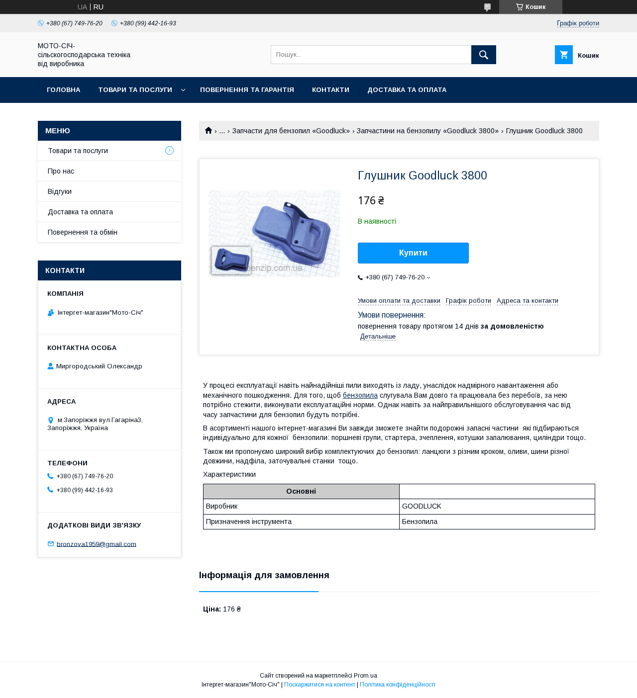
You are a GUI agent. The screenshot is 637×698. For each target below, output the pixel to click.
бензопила (360, 395)
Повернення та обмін (82, 232)
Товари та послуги (135, 89)
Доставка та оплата (406, 89)
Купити (413, 253)
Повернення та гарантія (247, 89)
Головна (63, 89)
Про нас (61, 171)
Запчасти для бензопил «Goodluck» (291, 131)
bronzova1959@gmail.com (96, 543)
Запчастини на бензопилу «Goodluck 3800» (428, 131)
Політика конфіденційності (397, 684)
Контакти (330, 89)
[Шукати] (483, 54)
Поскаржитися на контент (319, 684)
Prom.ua (365, 675)
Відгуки (60, 191)
